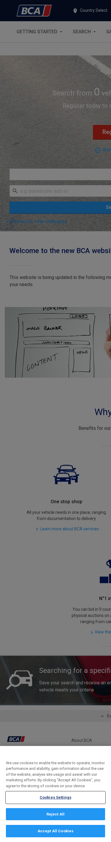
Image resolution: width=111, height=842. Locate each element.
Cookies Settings (55, 797)
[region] (55, 794)
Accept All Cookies (55, 831)
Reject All (55, 814)
